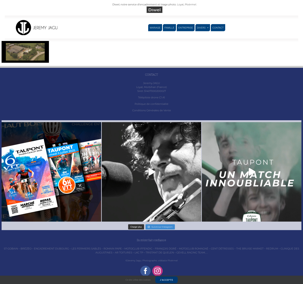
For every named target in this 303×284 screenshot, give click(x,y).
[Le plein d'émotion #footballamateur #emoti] (251, 172)
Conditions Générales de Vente (151, 110)
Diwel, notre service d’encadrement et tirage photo (144, 4)
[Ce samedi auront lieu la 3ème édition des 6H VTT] (51, 172)
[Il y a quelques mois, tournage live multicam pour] (151, 172)
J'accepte (166, 279)
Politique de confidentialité (151, 103)
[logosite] (37, 20)
